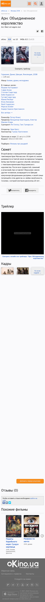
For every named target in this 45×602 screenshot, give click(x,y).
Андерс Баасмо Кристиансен (12, 109)
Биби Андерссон (7, 95)
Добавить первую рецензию (30, 481)
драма (15, 81)
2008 (35, 75)
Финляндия (27, 75)
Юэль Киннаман (7, 102)
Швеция (19, 75)
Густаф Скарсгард (8, 97)
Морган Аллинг (7, 107)
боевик (9, 81)
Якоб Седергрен (7, 104)
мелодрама (24, 81)
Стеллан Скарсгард (9, 92)
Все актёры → (6, 113)
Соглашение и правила (11, 574)
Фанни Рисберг (7, 100)
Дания (12, 75)
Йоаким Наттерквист (9, 88)
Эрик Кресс (14, 129)
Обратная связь (8, 571)
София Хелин (6, 90)
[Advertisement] (22, 377)
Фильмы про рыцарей (19, 144)
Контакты (30, 574)
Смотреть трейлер (22, 69)
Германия (5, 75)
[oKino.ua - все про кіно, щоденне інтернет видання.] (6, 3)
